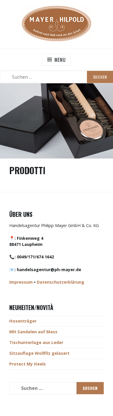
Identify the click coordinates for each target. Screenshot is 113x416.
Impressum (21, 282)
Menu (59, 59)
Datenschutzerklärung (60, 282)
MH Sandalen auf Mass (33, 331)
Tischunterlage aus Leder (36, 342)
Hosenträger (23, 321)
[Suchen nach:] (56, 388)
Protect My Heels (27, 364)
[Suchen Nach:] (56, 77)
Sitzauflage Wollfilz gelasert (39, 353)
